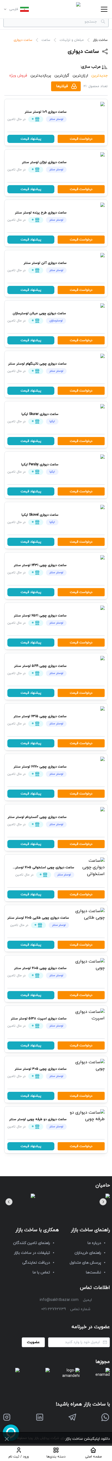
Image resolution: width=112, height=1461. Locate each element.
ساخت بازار (100, 40)
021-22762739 (53, 1309)
